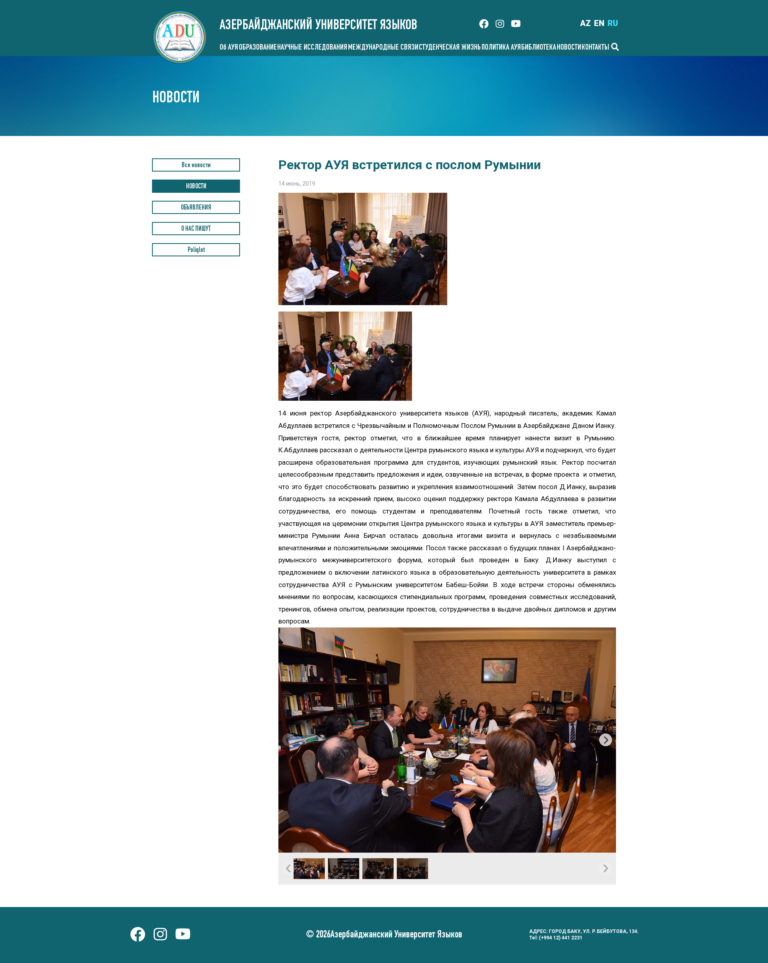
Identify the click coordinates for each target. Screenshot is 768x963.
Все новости (196, 165)
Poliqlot (196, 250)
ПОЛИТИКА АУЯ (501, 48)
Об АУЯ (229, 48)
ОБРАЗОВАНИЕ (258, 48)
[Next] (605, 739)
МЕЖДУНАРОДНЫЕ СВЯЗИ (383, 48)
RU (613, 23)
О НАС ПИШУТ (196, 229)
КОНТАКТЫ (595, 48)
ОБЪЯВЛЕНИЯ (196, 208)
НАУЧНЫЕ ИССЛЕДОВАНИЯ (312, 48)
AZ (585, 23)
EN (599, 23)
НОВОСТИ (569, 48)
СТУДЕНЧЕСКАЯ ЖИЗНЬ (450, 48)
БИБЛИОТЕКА (538, 48)
